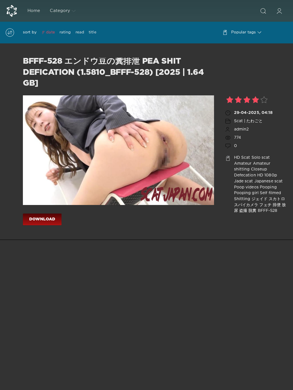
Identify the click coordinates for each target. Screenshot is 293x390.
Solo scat (261, 157)
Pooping (268, 187)
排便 (277, 205)
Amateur (243, 163)
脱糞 (252, 210)
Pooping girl (246, 193)
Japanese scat (268, 181)
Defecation (245, 175)
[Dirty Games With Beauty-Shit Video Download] (12, 11)
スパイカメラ (246, 205)
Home (33, 11)
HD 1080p (267, 175)
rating (65, 32)
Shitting (242, 199)
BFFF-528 (268, 210)
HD (237, 157)
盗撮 (243, 210)
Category (60, 11)
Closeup (259, 169)
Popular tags (243, 32)
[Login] (279, 11)
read (80, 32)
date (50, 32)
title (92, 32)
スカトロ (277, 199)
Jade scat (243, 181)
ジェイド (260, 199)
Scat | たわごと (248, 121)
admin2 (241, 129)
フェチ (265, 205)
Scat (245, 157)
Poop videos (246, 187)
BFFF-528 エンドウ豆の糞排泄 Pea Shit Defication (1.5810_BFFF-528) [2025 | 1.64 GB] (113, 72)
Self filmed (270, 193)
